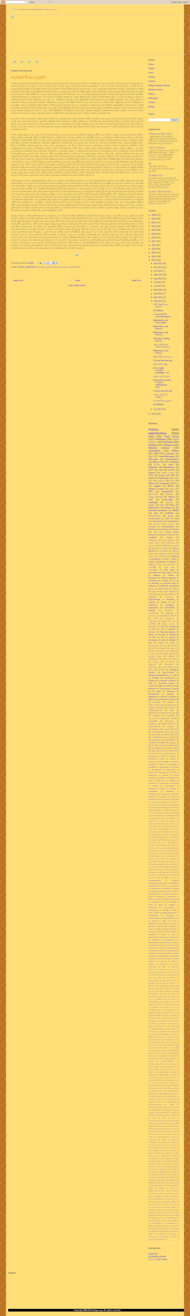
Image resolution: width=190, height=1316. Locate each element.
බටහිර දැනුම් (173, 732)
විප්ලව (173, 1188)
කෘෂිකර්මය (172, 818)
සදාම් (165, 1207)
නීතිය (177, 834)
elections (172, 562)
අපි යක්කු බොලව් (155, 175)
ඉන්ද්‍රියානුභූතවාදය (155, 710)
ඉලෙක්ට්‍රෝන (153, 645)
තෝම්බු (166, 1058)
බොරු (174, 1131)
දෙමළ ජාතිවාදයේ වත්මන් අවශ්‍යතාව (161, 345)
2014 (154, 252)
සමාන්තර (151, 1212)
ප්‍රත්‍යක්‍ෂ (171, 516)
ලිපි (149, 164)
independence (173, 521)
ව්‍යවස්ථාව (169, 597)
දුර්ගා (167, 1064)
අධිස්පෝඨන (164, 964)
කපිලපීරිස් (175, 813)
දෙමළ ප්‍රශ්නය (171, 1067)
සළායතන (151, 1220)
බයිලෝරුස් (172, 1121)
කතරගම (165, 1007)
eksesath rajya (169, 583)
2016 (154, 245)
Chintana (165, 886)
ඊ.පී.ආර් (176, 991)
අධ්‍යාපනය (157, 524)
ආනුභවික (162, 983)
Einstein (162, 535)
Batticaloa (151, 759)
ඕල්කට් (167, 813)
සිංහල (78, 267)
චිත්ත (174, 1034)
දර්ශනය (150, 1061)
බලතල (150, 1123)
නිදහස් (177, 1088)
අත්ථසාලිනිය (172, 961)
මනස (172, 481)
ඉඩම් (160, 988)
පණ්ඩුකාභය (152, 1099)
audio (158, 691)
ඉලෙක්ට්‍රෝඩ (166, 991)
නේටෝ (165, 1096)
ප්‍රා (161, 842)
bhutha (158, 929)
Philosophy (153, 98)
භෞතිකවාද (165, 734)
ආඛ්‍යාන (173, 980)
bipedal (166, 929)
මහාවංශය (173, 1145)
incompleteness (170, 940)
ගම (175, 1023)
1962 (166, 878)
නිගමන (176, 1085)
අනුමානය (151, 972)
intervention (164, 794)
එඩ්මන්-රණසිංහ (153, 1002)
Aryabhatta (163, 883)
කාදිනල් (169, 815)
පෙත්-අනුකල (152, 1115)
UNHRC (175, 510)
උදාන (160, 996)
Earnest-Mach (153, 894)
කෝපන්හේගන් (166, 713)
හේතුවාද (173, 1234)
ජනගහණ (173, 1040)
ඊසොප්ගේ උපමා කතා (159, 994)
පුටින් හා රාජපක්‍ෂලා (156, 147)
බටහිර (155, 618)
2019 (154, 234)
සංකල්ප (151, 546)
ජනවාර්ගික (172, 1042)
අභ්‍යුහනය (171, 702)
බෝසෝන (151, 853)
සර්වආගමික (160, 1215)
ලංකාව (158, 1166)
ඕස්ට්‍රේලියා (155, 1007)
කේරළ (153, 1021)
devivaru (170, 694)
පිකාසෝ (159, 1110)
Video (150, 780)
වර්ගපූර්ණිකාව (170, 740)
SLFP (150, 470)
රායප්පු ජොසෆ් (161, 1161)
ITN (162, 629)
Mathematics (154, 508)
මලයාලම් (163, 1145)
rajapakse (151, 953)
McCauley (175, 767)
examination (152, 788)
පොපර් (176, 729)
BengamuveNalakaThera (158, 675)
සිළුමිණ (174, 872)
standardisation (163, 956)
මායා (165, 856)
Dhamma (154, 891)
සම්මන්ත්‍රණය (156, 748)
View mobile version (77, 285)
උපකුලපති (169, 996)
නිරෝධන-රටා (167, 834)
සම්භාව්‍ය (151, 1210)
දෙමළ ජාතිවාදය (168, 540)
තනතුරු (150, 1056)
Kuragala (172, 905)
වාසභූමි (150, 1177)
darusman (171, 691)
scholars (167, 953)
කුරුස (174, 1015)
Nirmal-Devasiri (157, 770)
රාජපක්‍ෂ (166, 1158)
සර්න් (166, 869)
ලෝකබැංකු (162, 1169)
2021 (154, 226)
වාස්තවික (152, 624)
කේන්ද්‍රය (176, 1018)
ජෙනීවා (176, 546)
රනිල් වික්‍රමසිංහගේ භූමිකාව (161, 305)
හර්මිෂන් (160, 875)
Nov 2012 (158, 267)
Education (152, 529)
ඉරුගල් (157, 991)
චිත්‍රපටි (161, 1037)
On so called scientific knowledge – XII (161, 370)
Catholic (151, 602)
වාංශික (168, 1174)
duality (163, 934)
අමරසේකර (164, 805)
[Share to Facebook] (53, 263)
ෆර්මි (174, 1237)
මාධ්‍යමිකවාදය (162, 1147)
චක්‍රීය (159, 824)
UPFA (168, 686)
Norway (151, 632)
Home (77, 280)
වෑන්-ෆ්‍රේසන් (172, 1177)
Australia (173, 756)
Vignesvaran (157, 521)
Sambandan (174, 635)
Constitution (169, 454)
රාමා (152, 1161)
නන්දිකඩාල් (152, 724)
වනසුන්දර (173, 859)
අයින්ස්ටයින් (163, 589)
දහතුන (169, 826)
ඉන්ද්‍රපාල (173, 810)
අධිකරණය (169, 610)
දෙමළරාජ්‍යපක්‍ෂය (153, 1069)
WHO (174, 559)
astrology (155, 583)
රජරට (173, 554)
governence (164, 937)
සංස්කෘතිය (164, 548)
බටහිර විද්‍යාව (154, 543)
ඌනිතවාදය (160, 999)
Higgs (167, 761)
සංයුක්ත (161, 745)
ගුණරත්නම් (163, 1031)
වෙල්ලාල (172, 742)
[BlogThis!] (48, 263)
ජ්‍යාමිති (176, 1045)
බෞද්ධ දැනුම (165, 1134)
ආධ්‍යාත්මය (151, 983)
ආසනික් (171, 470)
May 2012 (158, 290)
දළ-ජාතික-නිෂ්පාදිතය (167, 1061)
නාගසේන (151, 1085)
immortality (172, 788)
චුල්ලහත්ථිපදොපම (173, 1037)
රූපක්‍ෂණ (168, 1164)
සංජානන (164, 667)
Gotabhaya (174, 462)
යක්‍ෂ (173, 621)
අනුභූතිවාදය (165, 802)
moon (165, 945)
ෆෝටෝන (172, 751)
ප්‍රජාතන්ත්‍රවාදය (154, 729)
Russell (162, 635)
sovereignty (165, 483)
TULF (164, 921)
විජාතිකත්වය (172, 1180)
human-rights (167, 499)
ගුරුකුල (173, 1031)
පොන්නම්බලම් (174, 1115)
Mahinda (168, 442)
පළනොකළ (152, 840)
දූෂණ (174, 1064)
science (169, 537)
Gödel (159, 761)
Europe (150, 896)
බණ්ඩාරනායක (153, 1121)
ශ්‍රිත (149, 1199)
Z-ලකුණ (175, 581)
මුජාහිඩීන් (168, 1153)
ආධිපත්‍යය (152, 707)
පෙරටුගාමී (151, 845)
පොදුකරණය (163, 845)
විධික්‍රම (150, 1188)
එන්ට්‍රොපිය (165, 1002)
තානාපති (174, 1056)
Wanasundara (162, 926)
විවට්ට (163, 1191)
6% (163, 670)
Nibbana (156, 575)
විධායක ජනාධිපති (170, 1185)
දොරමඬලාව (152, 1075)
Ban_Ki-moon (168, 672)
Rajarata (172, 578)
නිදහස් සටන (155, 1091)
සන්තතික (166, 867)
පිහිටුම (166, 1112)
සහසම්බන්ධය (171, 1218)
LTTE (150, 475)
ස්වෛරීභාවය (174, 1220)
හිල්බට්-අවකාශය (158, 751)
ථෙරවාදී (173, 718)
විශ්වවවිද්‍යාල (155, 1193)
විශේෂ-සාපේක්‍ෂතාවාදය (158, 864)
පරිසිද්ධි (173, 837)
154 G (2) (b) (154, 878)
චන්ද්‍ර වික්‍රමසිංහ (165, 1034)
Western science (155, 89)
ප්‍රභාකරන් (176, 840)
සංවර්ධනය (162, 556)
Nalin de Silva (158, 462)
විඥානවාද (152, 664)
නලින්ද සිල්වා (160, 1080)
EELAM (151, 551)
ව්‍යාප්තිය (160, 1174)
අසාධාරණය (173, 807)
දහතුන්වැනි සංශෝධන (169, 829)
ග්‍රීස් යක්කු (175, 1026)
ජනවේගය (151, 1045)
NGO (150, 491)
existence (152, 586)
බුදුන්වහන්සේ (164, 1131)
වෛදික (166, 1196)
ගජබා (161, 1023)
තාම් (159, 1058)
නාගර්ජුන (173, 1083)
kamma (176, 942)
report (160, 953)
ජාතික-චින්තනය (162, 1050)
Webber (173, 926)
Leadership (152, 907)
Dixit (175, 891)
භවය (174, 1134)
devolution (161, 562)
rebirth (173, 797)
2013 (154, 256)
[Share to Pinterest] (56, 263)
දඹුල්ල (174, 1058)
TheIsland (160, 439)
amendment (164, 783)
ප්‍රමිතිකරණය (153, 659)
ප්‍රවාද (153, 554)
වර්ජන (150, 861)
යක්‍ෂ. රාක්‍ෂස (161, 1156)
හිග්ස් (168, 875)
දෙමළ (153, 548)
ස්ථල (159, 1220)
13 (160, 546)
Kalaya (151, 68)
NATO (150, 913)
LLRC (150, 499)
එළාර (174, 1002)
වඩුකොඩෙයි (152, 1172)
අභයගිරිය (154, 805)
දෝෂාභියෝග (165, 616)
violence (169, 958)
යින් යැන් (172, 1156)
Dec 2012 (158, 263)
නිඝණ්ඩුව (154, 1088)
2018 (154, 237)
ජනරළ (174, 824)
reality (150, 564)
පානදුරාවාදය (164, 1107)
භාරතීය (150, 1137)
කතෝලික (151, 1010)
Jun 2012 (158, 286)
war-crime (175, 699)
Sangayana (170, 915)
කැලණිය (41, 267)
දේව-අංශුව (173, 1069)
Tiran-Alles (162, 923)
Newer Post (18, 280)
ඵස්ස (173, 1118)
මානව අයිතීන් (174, 853)
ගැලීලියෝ (151, 824)
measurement (155, 945)
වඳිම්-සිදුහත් (162, 1172)
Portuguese (153, 578)
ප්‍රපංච (168, 840)
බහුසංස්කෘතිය (172, 848)
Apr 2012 (158, 293)
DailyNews (152, 467)
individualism (152, 791)
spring (153, 956)
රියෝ (177, 1161)
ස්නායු (165, 1220)
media (151, 478)
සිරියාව (150, 1226)
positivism (154, 950)
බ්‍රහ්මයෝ (154, 1126)
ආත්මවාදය (172, 705)
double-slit (151, 934)
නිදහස (170, 1088)
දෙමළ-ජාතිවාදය (170, 594)
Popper (151, 635)
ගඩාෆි (168, 1023)
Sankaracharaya (154, 918)
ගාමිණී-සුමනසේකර (157, 1029)
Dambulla (166, 888)
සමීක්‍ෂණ (160, 1212)
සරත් (152, 869)
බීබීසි (150, 1129)
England (157, 486)
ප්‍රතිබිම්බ (172, 1104)
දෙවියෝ (55, 267)
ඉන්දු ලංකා (155, 591)
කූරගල (158, 1018)
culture (161, 489)
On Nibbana (158, 310)
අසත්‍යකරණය (171, 977)
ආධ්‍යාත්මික (163, 551)
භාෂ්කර (159, 1137)
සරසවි (159, 869)
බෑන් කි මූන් (152, 851)
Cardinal (151, 527)
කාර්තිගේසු (154, 818)
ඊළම (165, 645)
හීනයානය (165, 1231)
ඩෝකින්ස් (173, 1053)
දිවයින (157, 464)
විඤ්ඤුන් (151, 1183)
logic (156, 513)
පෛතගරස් (163, 1115)
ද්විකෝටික (151, 1064)
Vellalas (171, 497)
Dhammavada (165, 891)
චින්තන (151, 651)
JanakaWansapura (167, 456)
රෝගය (151, 556)
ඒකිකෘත (151, 1004)
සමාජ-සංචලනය (162, 1210)
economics (152, 605)
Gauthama (175, 899)
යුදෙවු (169, 737)
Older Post (136, 280)
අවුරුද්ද (161, 705)
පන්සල (162, 1099)
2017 (154, 241)
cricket (151, 562)
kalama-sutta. (166, 942)
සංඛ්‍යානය (154, 1201)
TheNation (161, 778)
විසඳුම (164, 1193)
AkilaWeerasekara (154, 880)
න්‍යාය (177, 1080)
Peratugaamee (162, 772)
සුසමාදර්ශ (152, 626)
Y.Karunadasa (165, 689)
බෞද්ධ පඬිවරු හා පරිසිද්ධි (160, 395)
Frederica (160, 896)
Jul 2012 (158, 282)
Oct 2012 (158, 271)
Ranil (151, 436)
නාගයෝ (63, 267)
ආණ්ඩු (150, 810)
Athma (163, 756)
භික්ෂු (167, 1137)
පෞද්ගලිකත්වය (158, 732)
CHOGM (155, 678)
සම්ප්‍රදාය (173, 1207)
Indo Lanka (166, 572)
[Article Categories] (29, 62)
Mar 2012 (158, 297)
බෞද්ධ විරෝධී (162, 853)
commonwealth (170, 786)
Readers (175, 529)
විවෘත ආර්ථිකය (174, 1191)
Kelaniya (164, 529)
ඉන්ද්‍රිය (172, 643)
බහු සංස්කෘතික (174, 1123)
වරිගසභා (158, 861)
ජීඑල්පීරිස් (173, 1050)
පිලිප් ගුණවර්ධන (156, 1112)
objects (163, 697)
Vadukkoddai (172, 778)
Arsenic (162, 475)
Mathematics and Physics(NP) (160, 321)
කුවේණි (150, 1018)
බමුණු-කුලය (163, 554)
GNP (150, 899)
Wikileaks (172, 780)
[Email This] (45, 263)
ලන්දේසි (162, 859)
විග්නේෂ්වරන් (152, 1180)
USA (166, 559)
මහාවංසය (151, 1147)
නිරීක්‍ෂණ (175, 551)
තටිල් (150, 594)
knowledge (152, 502)
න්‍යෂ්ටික (170, 1080)
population (152, 797)
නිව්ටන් (173, 724)
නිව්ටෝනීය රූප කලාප (162, 357)
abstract (172, 637)
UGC (154, 637)
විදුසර (150, 456)
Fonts (150, 73)
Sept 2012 (158, 275)
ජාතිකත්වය (152, 540)
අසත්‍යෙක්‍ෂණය (153, 980)
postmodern (163, 699)
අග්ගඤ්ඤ (160, 961)
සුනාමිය (166, 1226)
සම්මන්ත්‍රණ (152, 570)
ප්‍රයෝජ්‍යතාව (152, 1107)
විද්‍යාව (171, 1183)
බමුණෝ (163, 1121)
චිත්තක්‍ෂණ (151, 1037)
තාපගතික (151, 1058)
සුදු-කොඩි (151, 875)
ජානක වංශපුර (168, 473)
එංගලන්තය (172, 999)
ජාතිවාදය (162, 718)
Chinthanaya (163, 478)
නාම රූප (160, 1085)
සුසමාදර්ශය (175, 1226)
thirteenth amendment (170, 586)
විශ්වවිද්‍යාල (152, 667)
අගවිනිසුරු (157, 702)
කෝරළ (153, 1023)
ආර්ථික (161, 643)
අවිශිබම (159, 977)
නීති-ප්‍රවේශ (175, 1094)
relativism (151, 799)
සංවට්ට (158, 1204)
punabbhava (172, 950)
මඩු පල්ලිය (162, 1139)
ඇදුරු (157, 985)
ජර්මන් (169, 1045)
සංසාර (174, 1204)
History (151, 107)
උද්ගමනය (151, 813)
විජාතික (162, 1180)
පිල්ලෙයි (176, 1110)
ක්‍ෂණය (163, 648)
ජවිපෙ (160, 564)
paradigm (170, 605)
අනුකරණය (162, 969)
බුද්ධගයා (176, 1129)
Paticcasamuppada (167, 632)
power (162, 950)
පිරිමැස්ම (167, 1110)
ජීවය (150, 1053)
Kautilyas (173, 902)
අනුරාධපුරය (161, 972)
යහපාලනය (170, 662)
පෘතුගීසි (174, 1112)
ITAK (167, 519)
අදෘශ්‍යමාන (154, 802)
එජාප (154, 648)
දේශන (150, 1072)
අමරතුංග (162, 975)
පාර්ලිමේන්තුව (171, 842)
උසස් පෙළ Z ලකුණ (161, 376)
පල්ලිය (159, 1102)
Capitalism (174, 556)
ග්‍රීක (177, 713)
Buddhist (173, 883)
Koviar (150, 905)
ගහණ (167, 1026)
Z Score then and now (162, 360)
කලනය (160, 1010)
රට (160, 1158)
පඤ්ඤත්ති (152, 597)
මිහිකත (158, 1153)
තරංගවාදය (161, 826)
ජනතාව (163, 1042)
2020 (154, 230)
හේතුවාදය (151, 1237)
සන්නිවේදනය (173, 745)
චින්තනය (169, 494)
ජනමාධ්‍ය (151, 718)
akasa (150, 929)
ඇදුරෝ (162, 707)
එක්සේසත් (175, 645)
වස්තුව (153, 1174)
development (153, 694)
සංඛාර (150, 1204)
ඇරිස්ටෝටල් (175, 985)
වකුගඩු (151, 497)
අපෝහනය (175, 802)
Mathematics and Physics (160, 333)
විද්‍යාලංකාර (169, 664)
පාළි (152, 1110)
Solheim (154, 921)
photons (151, 699)
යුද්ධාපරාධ (151, 859)
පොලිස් (164, 1118)
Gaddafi (157, 899)
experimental (152, 937)
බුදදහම (157, 1129)
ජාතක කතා (155, 1048)
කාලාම (174, 1012)
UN (162, 637)
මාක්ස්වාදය (170, 543)
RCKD (174, 772)
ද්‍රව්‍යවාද (162, 653)
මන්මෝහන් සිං (153, 1142)
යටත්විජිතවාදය (157, 737)
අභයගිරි (153, 975)
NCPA (158, 913)
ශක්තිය (174, 1196)
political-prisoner (173, 948)
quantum (163, 797)
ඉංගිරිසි (166, 810)
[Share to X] (50, 263)
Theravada (152, 581)
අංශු (153, 589)
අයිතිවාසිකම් (175, 805)
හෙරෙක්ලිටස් (161, 1234)
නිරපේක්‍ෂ (173, 1091)
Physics (171, 575)
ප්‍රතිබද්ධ (161, 840)
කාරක (177, 815)
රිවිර (155, 532)
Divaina (21, 267)
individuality (170, 791)
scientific (176, 953)
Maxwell (172, 629)
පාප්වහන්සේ (175, 1107)
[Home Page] (14, 62)
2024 (154, 215)
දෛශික (173, 1072)
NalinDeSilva (31, 267)
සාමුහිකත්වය (171, 1223)
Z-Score (165, 581)
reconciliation (169, 608)
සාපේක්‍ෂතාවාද (164, 872)
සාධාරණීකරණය (157, 1223)
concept (151, 931)
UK (173, 602)
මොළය (156, 662)
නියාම (165, 1091)
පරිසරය (150, 1102)
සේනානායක (155, 1228)
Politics (151, 94)
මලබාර (153, 1145)
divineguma (153, 640)
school (160, 799)
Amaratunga (174, 626)
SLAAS (151, 686)
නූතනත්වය (171, 564)
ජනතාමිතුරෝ (152, 1042)
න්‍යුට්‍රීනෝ (172, 653)
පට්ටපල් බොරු (155, 656)
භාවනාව (175, 659)
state (164, 640)
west (150, 643)
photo (162, 948)
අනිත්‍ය (164, 967)
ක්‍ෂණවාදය (161, 815)
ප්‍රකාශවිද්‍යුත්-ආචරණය (155, 1104)
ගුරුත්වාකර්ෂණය (169, 591)
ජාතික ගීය (167, 1048)
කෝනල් (162, 821)
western (176, 799)
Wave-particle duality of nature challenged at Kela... (162, 383)
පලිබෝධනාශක (154, 726)
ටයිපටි (157, 1053)
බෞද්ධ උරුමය (153, 1134)
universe (153, 958)
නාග (153, 1083)
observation (152, 948)
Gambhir (166, 899)
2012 (154, 260)
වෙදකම (71, 267)
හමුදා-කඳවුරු (175, 1228)
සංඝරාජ (157, 867)
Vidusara (168, 445)
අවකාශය (154, 807)
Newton (151, 483)
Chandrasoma (153, 886)
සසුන (168, 1215)
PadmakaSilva (153, 915)
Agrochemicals (154, 599)
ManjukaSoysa (153, 910)
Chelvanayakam (167, 527)
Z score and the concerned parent (161, 315)
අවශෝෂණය (153, 613)
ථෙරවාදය (152, 616)
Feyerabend (153, 572)
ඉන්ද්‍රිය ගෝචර (169, 988)
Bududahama (168, 467)
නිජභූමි (163, 724)
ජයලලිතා (161, 1045)
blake (174, 929)
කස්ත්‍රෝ (169, 1010)
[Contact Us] (37, 62)
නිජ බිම (162, 1088)
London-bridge (169, 907)
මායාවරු (173, 1147)
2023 (154, 219)
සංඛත (177, 1199)
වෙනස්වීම (173, 864)
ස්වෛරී (173, 869)
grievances (175, 937)
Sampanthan (152, 775)
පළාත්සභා (171, 726)
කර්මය (153, 815)
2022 (154, 222)
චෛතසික (171, 715)
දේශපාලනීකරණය (162, 1072)
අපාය (177, 972)
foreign (162, 788)
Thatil (160, 686)
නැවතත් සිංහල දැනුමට (162, 401)
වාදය (174, 1174)
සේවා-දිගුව (165, 1228)
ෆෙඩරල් (151, 1239)
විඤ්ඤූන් (162, 742)
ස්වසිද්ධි (176, 748)
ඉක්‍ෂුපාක (153, 988)
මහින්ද (176, 734)
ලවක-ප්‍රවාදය (175, 1166)
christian (155, 786)
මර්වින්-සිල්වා (174, 1142)
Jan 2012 (158, 409)
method (173, 794)
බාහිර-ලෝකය (172, 1126)
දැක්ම (160, 1064)
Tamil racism (171, 436)
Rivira (172, 535)
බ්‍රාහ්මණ (162, 1126)
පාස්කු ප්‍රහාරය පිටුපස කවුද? (160, 134)
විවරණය (176, 861)
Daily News (169, 570)
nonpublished (167, 491)
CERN (162, 759)
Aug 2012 (158, 278)
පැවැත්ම (167, 729)
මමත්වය (164, 1142)
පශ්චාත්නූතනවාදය (170, 1102)
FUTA (167, 546)
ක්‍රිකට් (153, 1012)
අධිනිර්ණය (151, 964)
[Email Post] (40, 263)
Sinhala (167, 508)
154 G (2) (152, 670)
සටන (150, 1207)
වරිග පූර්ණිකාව (174, 1172)
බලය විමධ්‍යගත (161, 1123)
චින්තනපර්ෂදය (154, 516)
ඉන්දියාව (175, 589)
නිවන (176, 616)
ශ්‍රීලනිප (151, 745)
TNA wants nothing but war (161, 339)
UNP (173, 475)
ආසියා (150, 985)
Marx (172, 505)
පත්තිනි (153, 837)
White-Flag (160, 780)
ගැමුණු (174, 1029)
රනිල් (177, 737)
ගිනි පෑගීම (152, 1031)
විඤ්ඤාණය (167, 861)
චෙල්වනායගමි (155, 1040)
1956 (174, 548)
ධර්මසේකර (169, 832)
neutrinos (173, 945)
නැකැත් (168, 1085)
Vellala (151, 489)
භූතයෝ (154, 734)
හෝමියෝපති (164, 1237)
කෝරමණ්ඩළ (174, 1021)
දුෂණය (150, 832)
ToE (169, 923)
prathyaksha (153, 608)
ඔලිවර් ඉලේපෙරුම (172, 1004)
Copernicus (175, 886)
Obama (150, 772)
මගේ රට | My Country (157, 1259)
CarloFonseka (154, 519)
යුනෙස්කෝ (152, 1158)
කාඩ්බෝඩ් (166, 1012)
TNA (161, 470)
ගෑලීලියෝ (156, 715)
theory (168, 799)
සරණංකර (169, 1212)
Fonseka (151, 761)
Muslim (171, 486)
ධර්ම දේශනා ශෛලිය (162, 1077)
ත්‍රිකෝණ (165, 1056)
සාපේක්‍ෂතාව (152, 872)
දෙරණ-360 (152, 721)
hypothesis (155, 940)
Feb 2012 (158, 301)
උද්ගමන (173, 994)
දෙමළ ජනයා (159, 1067)
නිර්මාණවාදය (152, 1094)
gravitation (152, 537)
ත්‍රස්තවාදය (170, 613)
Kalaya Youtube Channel (159, 85)
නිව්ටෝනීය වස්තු (160, 364)
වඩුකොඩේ (156, 740)
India (171, 464)
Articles (151, 77)
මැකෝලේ (166, 1150)
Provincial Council (167, 683)
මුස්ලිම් (164, 621)
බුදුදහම (165, 659)
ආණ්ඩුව (158, 810)
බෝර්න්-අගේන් (171, 851)
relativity (151, 610)
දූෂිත (149, 1067)
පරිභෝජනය (164, 837)
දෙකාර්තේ (159, 832)
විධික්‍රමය (161, 1188)
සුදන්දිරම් (158, 1226)
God (162, 505)
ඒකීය (172, 710)
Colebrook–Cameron (167, 680)
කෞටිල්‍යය (172, 821)
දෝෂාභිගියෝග (164, 1075)
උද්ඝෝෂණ (152, 996)
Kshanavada (164, 767)
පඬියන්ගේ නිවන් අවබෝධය (160, 191)
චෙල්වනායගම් (164, 651)
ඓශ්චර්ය (160, 1004)
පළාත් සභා (169, 567)
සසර (167, 748)
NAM (174, 910)
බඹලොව (162, 848)
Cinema (151, 102)
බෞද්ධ (172, 489)
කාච (158, 1012)
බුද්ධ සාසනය (166, 1129)
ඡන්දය (165, 1040)
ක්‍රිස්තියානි (152, 713)
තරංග (158, 1056)
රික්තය (170, 1161)
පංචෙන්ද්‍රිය (152, 567)
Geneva (151, 473)
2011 (154, 414)
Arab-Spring (152, 756)
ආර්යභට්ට (173, 983)
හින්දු (174, 875)
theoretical (175, 956)
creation (160, 931)
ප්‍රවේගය (154, 842)
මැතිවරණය (152, 621)
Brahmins (171, 599)
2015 (154, 249)
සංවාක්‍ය (166, 1204)
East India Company (169, 894)
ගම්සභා (150, 1026)
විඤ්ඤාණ (151, 742)
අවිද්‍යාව (151, 705)
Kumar (161, 905)
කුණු (166, 1015)
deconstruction (171, 931)
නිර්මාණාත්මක (164, 1094)
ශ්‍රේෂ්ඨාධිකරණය (159, 1199)
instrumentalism (153, 942)
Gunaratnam (155, 902)
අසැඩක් (164, 980)
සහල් (162, 1218)
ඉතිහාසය (172, 707)
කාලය (173, 648)
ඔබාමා (160, 813)
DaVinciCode (155, 888)
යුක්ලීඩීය (173, 856)
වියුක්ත (151, 505)
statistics (172, 640)
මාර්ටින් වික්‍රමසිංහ (154, 1150)
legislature (152, 697)
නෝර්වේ (173, 1096)
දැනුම (48, 267)
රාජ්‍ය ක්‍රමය (175, 1158)
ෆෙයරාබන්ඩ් (160, 1239)
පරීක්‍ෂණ (171, 656)
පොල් (154, 1118)
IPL (165, 902)
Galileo (164, 602)
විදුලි (177, 1183)
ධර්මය (174, 1077)
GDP (150, 683)
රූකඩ (153, 1164)
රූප (160, 1164)
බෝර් (161, 851)
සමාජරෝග (173, 1210)
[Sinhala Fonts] (22, 62)
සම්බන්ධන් (175, 867)
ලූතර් (153, 1169)
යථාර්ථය (170, 524)
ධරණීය (174, 1075)
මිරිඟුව (174, 1150)
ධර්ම (149, 1077)
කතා (174, 1007)
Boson (176, 675)
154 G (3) (152, 753)
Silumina (165, 775)
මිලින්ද (150, 1153)
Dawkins (176, 888)
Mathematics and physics (160, 327)
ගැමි (168, 1029)
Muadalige (165, 910)
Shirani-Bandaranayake (171, 918)
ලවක (166, 1166)
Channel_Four (169, 678)
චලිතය (166, 824)
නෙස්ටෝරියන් (155, 1096)
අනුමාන (173, 969)
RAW (163, 578)
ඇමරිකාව (165, 985)
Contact (151, 81)
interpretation (152, 794)
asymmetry (175, 783)
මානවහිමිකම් (155, 856)
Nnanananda (171, 770)
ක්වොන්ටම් (153, 494)
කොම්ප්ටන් (152, 821)
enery (173, 934)
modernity (169, 513)
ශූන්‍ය (150, 867)
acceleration (152, 783)
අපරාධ (170, 972)
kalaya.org (152, 1254)
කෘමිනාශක (167, 1018)
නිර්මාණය (157, 834)
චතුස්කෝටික (152, 1034)
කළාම (177, 1010)
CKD (154, 629)
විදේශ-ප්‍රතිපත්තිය (156, 1185)
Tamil (177, 519)
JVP (156, 453)
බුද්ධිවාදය (154, 1131)
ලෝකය (173, 1169)
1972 (174, 878)
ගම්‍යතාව (159, 1026)
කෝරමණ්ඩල (162, 1021)
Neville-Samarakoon (169, 913)
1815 (162, 626)
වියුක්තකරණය (153, 1191)
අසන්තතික (162, 807)
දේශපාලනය (169, 721)
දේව (164, 1069)
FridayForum (172, 896)
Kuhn (177, 572)
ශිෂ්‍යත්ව (169, 1199)
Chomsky (172, 759)
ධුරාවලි (150, 1080)
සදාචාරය (158, 1207)
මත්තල (173, 1139)
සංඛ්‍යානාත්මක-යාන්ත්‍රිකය (168, 1201)
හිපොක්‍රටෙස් (155, 1231)
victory (161, 958)
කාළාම (164, 818)
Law (161, 497)
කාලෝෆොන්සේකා (154, 1015)
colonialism (154, 450)
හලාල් (173, 667)
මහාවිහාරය (169, 618)
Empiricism (155, 559)
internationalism (172, 459)
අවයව (150, 977)
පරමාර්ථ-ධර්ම (172, 1099)
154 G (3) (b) (164, 753)
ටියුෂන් (164, 1053)
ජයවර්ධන (151, 826)
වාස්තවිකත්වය (161, 1177)
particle (173, 697)
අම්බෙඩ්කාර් (172, 975)
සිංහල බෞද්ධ (168, 624)
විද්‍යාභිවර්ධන (161, 1183)
